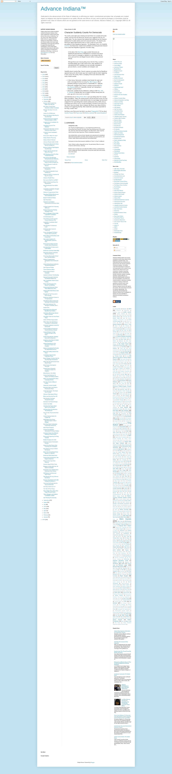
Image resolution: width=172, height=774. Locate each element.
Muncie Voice (117, 123)
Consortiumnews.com (119, 176)
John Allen (128, 467)
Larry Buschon (123, 482)
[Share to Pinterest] (94, 117)
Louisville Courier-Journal (120, 207)
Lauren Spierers (126, 483)
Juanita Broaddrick (101, 113)
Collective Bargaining (119, 365)
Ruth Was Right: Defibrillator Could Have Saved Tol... (50, 425)
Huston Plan (125, 434)
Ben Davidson (125, 327)
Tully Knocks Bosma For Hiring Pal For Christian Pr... (50, 144)
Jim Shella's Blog (118, 111)
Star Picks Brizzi (47, 199)
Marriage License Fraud (118, 505)
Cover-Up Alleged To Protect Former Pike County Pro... (50, 233)
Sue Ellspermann (127, 590)
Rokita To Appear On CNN (49, 439)
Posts (116, 247)
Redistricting (126, 559)
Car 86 (128, 345)
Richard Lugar (123, 565)
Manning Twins (122, 492)
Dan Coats (122, 372)
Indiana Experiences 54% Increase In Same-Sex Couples (49, 345)
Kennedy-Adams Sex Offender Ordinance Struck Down (50, 433)
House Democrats (116, 434)
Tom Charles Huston (117, 607)
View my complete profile (119, 34)
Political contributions (124, 548)
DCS (128, 383)
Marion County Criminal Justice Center (122, 496)
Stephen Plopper (126, 586)
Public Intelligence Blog (120, 140)
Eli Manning (115, 402)
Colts (128, 365)
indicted (114, 449)
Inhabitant (129, 449)
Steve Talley (119, 589)
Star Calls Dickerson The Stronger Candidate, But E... (50, 305)
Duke (128, 396)
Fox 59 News (117, 187)
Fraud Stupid (117, 81)
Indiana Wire (117, 198)
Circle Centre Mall (124, 359)
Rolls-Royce (122, 571)
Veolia (116, 613)
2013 (43, 80)
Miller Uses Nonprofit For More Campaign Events (50, 379)
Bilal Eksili (121, 331)
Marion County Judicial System (123, 499)
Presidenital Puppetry (119, 136)
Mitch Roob (120, 521)
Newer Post (68, 160)
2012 (43, 82)
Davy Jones (121, 383)
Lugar (126, 491)
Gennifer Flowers (68, 113)
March (45, 512)
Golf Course (122, 423)
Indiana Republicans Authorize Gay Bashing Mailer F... (50, 264)
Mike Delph (126, 515)
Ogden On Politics (118, 133)
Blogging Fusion (118, 71)
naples (114, 524)
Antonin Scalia (116, 318)
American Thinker (118, 67)
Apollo (124, 318)
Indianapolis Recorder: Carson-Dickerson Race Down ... (51, 129)
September (46, 500)
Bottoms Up (117, 337)
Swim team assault (127, 593)
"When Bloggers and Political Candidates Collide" (50, 495)
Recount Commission (119, 557)
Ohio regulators (116, 533)
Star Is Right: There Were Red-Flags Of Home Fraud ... (50, 491)
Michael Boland (116, 512)
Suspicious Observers (119, 220)
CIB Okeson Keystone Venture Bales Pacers (122, 357)
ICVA (115, 435)
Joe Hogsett (116, 465)
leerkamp (120, 485)
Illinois (119, 435)
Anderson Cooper (117, 312)
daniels (114, 377)
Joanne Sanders (124, 462)
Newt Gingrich (120, 528)
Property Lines (117, 138)
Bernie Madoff (116, 330)
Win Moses (117, 622)
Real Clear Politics (118, 216)
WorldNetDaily (117, 232)
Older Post (104, 160)
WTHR (115, 229)
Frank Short (121, 416)
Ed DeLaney (127, 401)
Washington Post (118, 230)
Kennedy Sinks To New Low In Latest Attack (50, 248)
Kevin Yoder (128, 479)
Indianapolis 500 (116, 446)
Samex (114, 577)
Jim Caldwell (115, 462)
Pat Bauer (127, 538)
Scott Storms (127, 580)
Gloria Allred (115, 423)
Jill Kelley (128, 461)
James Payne (127, 456)
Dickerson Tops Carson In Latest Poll (49, 229)
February (46, 515)
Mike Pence (124, 517)
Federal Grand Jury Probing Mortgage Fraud (50, 210)
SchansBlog (117, 149)
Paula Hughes (116, 542)
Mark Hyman (115, 500)
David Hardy (124, 378)
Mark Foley (81, 52)
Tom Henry (125, 607)
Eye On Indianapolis (119, 80)
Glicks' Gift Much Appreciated (50, 319)
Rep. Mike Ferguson (92, 82)
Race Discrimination (123, 554)
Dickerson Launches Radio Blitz (51, 250)
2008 (43, 91)
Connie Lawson (126, 366)
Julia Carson (127, 474)
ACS (130, 309)
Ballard (120, 322)
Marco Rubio (126, 494)
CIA (126, 356)
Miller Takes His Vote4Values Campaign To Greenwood (50, 322)
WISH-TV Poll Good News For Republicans (50, 182)
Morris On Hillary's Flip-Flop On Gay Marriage (51, 116)
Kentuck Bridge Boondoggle (119, 479)
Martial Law (127, 505)
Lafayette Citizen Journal (120, 116)
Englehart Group (127, 402)
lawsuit (114, 485)
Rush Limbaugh (122, 574)
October (46, 101)
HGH (127, 431)
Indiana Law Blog (118, 102)
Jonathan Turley (118, 113)
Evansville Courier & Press (120, 181)
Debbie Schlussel (118, 78)
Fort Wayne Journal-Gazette (121, 183)
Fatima (119, 411)
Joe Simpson (121, 467)
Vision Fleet (128, 613)
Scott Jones (124, 578)
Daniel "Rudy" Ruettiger (124, 375)
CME (130, 363)
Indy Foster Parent (118, 103)
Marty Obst (115, 506)
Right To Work (120, 569)
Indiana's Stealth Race (48, 178)
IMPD (130, 435)
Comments (117, 250)
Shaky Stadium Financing (49, 137)
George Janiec (128, 419)
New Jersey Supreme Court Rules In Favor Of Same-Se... (51, 161)
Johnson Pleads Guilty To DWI (50, 142)
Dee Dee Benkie (126, 384)
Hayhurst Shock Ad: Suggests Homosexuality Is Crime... (50, 119)
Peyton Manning (117, 547)
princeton (115, 551)
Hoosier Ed (117, 91)
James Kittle (120, 455)
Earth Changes (120, 399)
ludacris (121, 491)
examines (67, 45)
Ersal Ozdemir (124, 407)
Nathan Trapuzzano (121, 524)
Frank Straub (128, 416)
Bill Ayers (126, 331)
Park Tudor (126, 536)
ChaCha (114, 351)
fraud (116, 418)
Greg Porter (115, 426)
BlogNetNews (117, 69)
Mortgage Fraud (126, 522)
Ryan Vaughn (124, 575)
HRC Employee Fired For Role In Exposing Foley (50, 155)
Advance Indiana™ (63, 9)
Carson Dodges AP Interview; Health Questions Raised (50, 329)
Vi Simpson (121, 613)
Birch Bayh (127, 333)
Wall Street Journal (117, 618)
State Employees (116, 586)
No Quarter (117, 129)
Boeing (114, 336)
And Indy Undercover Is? (49, 486)
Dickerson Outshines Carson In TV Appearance (51, 298)
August (45, 502)
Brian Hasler (124, 339)
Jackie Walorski (122, 452)
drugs (128, 393)
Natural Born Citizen (125, 525)
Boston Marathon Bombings (124, 336)
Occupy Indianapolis (125, 532)
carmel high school (125, 349)
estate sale (127, 408)
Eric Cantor (117, 404)
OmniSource (126, 533)
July (45, 504)
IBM (130, 434)
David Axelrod (121, 377)
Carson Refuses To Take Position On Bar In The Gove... (49, 333)
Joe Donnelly (127, 464)
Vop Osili (117, 615)
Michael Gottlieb (116, 514)
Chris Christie (128, 354)
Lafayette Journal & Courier (121, 205)
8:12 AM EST (72, 153)
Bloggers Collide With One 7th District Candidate (50, 467)
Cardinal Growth (116, 346)
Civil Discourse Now (119, 74)
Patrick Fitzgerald (116, 539)
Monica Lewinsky (89, 113)
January (46, 517)
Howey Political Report (119, 192)
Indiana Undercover (125, 444)
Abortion (124, 308)
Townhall (116, 156)
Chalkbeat (116, 72)
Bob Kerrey (127, 334)
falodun (114, 411)
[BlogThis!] (89, 117)
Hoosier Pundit (117, 92)
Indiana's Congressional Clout (50, 192)
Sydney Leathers (119, 595)
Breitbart (116, 172)
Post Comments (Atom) (76, 162)
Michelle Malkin (118, 122)
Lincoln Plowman (117, 488)
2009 (43, 89)
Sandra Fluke (120, 577)
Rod (126, 569)
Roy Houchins (119, 572)
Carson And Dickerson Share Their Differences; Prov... (50, 288)
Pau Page (125, 539)
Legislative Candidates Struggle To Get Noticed (51, 189)
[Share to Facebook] (93, 117)
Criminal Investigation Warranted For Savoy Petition (51, 430)
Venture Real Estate (117, 612)
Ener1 (121, 402)
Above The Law (118, 61)
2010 (43, 87)
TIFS (125, 601)
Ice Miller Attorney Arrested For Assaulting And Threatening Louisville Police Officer (126, 702)
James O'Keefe (118, 456)
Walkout (128, 616)
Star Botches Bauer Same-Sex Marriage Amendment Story (50, 301)
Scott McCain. (120, 580)
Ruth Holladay (117, 145)
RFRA (122, 563)
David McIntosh (122, 380)
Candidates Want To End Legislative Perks (49, 355)
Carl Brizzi (124, 346)
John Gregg (122, 470)
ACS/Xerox (118, 310)
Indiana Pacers (122, 440)
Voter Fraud (115, 616)
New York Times (118, 209)
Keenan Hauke (127, 477)
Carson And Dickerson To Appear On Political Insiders (50, 376)
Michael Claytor (126, 512)
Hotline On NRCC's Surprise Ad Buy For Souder (51, 175)
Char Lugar (120, 351)
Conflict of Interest (117, 366)
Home (86, 160)
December (46, 97)
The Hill (116, 223)
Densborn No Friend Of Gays (50, 401)
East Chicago (128, 399)
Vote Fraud (125, 615)
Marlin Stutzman (125, 502)
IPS (115, 450)
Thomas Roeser (118, 601)
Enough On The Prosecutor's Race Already (50, 294)
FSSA (115, 419)
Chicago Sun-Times (119, 174)
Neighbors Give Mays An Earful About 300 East (51, 341)
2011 (43, 85)
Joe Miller (124, 465)
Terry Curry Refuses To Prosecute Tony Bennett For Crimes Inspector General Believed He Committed (122, 716)
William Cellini (128, 621)
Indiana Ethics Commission (120, 437)
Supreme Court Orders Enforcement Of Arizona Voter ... (51, 203)
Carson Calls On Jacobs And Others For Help (50, 151)
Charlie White (124, 353)
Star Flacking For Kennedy (49, 497)
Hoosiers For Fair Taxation (120, 94)
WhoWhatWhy (117, 162)
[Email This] (88, 117)
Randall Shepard (127, 556)
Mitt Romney (128, 521)
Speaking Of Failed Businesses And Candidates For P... (51, 195)
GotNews (116, 85)
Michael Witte (126, 514)
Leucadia (126, 485)
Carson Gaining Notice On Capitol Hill (49, 417)
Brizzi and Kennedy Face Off (50, 396)
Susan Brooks (126, 592)
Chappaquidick (95, 111)
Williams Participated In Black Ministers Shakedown (125, 686)
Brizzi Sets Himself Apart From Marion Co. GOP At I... (50, 452)
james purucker (116, 458)
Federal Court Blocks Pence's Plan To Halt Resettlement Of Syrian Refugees (122, 663)
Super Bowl (117, 592)
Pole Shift (115, 548)
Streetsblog (117, 151)
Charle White (127, 351)
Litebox (125, 488)
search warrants (116, 581)
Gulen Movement (123, 428)
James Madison (128, 455)
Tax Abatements (125, 596)
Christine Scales (118, 356)
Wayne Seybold (117, 619)
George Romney (117, 421)
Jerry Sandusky (122, 459)
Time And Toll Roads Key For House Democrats (50, 484)
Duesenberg (115, 396)
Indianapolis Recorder (119, 201)
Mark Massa (117, 502)
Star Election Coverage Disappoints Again (49, 399)
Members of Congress (117, 511)
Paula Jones (79, 113)
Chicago (114, 354)
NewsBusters (117, 125)
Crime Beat (115, 371)
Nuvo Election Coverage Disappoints (49, 168)
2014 (43, 78)
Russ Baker (117, 144)
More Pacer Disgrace (48, 427)
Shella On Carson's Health (49, 385)
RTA (125, 572)
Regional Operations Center (120, 560)
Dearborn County (116, 384)
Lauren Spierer (117, 483)
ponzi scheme (117, 550)
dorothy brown (122, 393)
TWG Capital (124, 609)
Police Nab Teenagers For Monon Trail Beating (49, 284)
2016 (43, 74)
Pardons (119, 536)
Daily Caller (117, 76)
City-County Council (123, 360)
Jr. (113, 474)
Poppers (127, 550)
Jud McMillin (119, 474)
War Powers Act (126, 618)
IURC (119, 450)
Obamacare (122, 530)
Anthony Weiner (116, 316)
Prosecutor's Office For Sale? (50, 135)
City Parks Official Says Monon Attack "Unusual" (50, 313)
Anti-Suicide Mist (126, 316)
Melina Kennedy (124, 509)
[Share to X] (91, 117)
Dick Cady (124, 389)
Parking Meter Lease (117, 538)
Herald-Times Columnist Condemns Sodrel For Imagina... (49, 370)
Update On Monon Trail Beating (51, 275)
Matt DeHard (123, 508)
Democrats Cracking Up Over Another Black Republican (50, 244)
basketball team (116, 327)
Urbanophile (117, 158)
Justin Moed (124, 476)
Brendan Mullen (126, 337)
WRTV (115, 227)
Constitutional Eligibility (118, 368)
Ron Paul (129, 571)
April (45, 510)
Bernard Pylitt (127, 328)
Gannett (121, 419)
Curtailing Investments (125, 371)
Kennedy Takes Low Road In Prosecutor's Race (50, 388)
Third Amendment (116, 599)
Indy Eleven (121, 449)
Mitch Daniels (125, 519)
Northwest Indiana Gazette (120, 131)
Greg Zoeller (123, 426)
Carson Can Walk (47, 404)
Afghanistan (126, 310)
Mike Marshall (116, 517)
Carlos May (122, 348)
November (46, 99)
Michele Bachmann (117, 515)
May (45, 508)
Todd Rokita (120, 606)
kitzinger (124, 480)
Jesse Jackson (121, 461)
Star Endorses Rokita (48, 267)
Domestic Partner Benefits (123, 390)
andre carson (127, 312)
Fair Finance (124, 410)
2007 (43, 93)
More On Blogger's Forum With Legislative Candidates (50, 214)
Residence (127, 562)
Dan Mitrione (117, 374)
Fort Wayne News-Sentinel (120, 185)
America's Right (118, 63)
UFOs (130, 609)
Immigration (124, 435)
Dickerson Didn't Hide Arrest (50, 455)
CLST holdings (124, 363)
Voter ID (122, 616)
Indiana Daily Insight (119, 194)
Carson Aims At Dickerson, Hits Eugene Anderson (50, 458)
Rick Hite (128, 566)
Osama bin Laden (117, 534)
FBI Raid (124, 411)
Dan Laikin (129, 372)
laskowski (129, 482)
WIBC (122, 621)
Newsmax (116, 210)
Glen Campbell (126, 421)
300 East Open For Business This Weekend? (50, 410)
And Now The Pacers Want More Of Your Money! (50, 406)
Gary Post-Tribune (118, 190)
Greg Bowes (127, 425)
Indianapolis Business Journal (121, 199)
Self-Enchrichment (125, 583)
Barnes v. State (127, 324)
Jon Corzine (128, 471)
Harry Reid (120, 429)
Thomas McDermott (126, 599)
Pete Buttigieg (126, 544)
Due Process (126, 395)
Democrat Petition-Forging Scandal (122, 386)
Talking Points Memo (119, 153)
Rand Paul (120, 556)
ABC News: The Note (119, 168)
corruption (120, 369)
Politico (116, 214)
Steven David (127, 589)
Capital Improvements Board (119, 345)
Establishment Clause (117, 408)
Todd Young (127, 606)
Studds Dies (46, 307)
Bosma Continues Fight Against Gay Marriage (51, 148)
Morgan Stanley (118, 522)
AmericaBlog (117, 65)
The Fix (116, 155)
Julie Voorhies (116, 476)
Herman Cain (121, 431)
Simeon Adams (125, 584)
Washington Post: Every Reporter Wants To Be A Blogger (49, 421)
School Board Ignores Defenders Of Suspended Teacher (122, 631)
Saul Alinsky (127, 577)
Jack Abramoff (125, 450)
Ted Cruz (119, 598)
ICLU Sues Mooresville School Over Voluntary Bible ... (50, 256)
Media (116, 509)
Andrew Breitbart (121, 313)
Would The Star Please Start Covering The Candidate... (50, 446)
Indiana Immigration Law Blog (121, 100)
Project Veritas (122, 551)
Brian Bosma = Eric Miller (49, 373)
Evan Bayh (115, 410)
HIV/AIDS (123, 432)
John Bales (116, 468)
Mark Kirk (121, 500)
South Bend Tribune (119, 218)
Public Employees (122, 553)
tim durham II (124, 603)
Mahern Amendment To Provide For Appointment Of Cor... (51, 349)
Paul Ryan (127, 540)
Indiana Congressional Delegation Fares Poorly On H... (50, 261)
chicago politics (121, 354)
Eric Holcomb (124, 404)
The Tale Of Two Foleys (49, 488)
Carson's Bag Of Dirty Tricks (50, 464)
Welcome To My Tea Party (120, 160)
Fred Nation (121, 418)
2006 (43, 95)
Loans (120, 489)
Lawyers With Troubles (119, 118)
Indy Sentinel (117, 105)
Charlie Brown (116, 352)
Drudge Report (117, 179)
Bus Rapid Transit (123, 344)
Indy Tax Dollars (118, 109)
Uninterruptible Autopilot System (122, 610)
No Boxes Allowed (118, 127)
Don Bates (115, 392)
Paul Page (121, 540)
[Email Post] (84, 117)
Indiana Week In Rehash (49, 140)
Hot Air (115, 96)
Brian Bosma (116, 339)
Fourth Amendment (125, 415)
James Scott (123, 458)
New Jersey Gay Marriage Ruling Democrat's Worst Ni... (51, 158)
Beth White (124, 330)
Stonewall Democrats (117, 590)
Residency (115, 563)
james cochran (122, 453)
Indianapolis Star (118, 203)
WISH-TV (116, 225)
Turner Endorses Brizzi (49, 269)
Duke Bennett (116, 398)
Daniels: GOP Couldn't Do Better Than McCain (49, 104)
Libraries (123, 486)
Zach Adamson (123, 624)
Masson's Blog (117, 120)
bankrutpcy (127, 322)
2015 (43, 76)
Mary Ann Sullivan (123, 506)
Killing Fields (117, 480)
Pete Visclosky (116, 545)
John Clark (124, 468)
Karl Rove (120, 477)
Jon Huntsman (117, 473)
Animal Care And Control (124, 315)
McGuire (129, 508)
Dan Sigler (124, 374)
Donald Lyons (123, 392)
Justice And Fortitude (119, 114)
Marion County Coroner (118, 495)
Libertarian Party (116, 486)
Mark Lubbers (128, 500)
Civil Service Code (122, 362)
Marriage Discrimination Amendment (121, 503)
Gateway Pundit (118, 83)
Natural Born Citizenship (121, 527)
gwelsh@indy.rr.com (46, 52)
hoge (128, 432)
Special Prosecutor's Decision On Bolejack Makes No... (50, 278)
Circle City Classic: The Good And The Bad (50, 391)
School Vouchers (116, 578)
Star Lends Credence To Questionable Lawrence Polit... (49, 240)
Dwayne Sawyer (124, 398)
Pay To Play (123, 542)
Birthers (114, 334)
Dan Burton (115, 372)
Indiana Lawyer (118, 196)
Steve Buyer (115, 587)
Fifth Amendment (122, 413)
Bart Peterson (126, 325)
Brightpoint (121, 340)
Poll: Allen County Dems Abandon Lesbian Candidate (51, 107)
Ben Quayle (119, 328)
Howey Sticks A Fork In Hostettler (48, 272)
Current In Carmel (118, 178)
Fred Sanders (128, 418)
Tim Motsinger (122, 604)
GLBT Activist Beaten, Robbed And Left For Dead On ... (50, 337)
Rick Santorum (123, 568)
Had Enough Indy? (118, 87)
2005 (43, 519)
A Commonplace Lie (48, 216)
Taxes (114, 598)
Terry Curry (126, 598)
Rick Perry (115, 568)
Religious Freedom (117, 562)
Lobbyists (125, 489)
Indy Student (117, 107)
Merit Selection (127, 511)
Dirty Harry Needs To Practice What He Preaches (50, 253)
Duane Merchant (116, 395)
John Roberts (122, 471)
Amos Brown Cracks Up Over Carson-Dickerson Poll (50, 219)
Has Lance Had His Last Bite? (50, 180)
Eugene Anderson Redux (49, 197)
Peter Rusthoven (125, 545)
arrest (123, 321)
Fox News (116, 188)
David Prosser (123, 381)
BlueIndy (120, 334)
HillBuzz (116, 89)
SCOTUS (116, 147)
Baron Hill (117, 325)
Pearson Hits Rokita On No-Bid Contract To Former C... (50, 480)
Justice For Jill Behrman (49, 113)
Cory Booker (127, 369)
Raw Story (116, 142)
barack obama (117, 324)
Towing (119, 609)
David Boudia (128, 377)
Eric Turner (122, 405)
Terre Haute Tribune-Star (120, 221)
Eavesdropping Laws (118, 401)
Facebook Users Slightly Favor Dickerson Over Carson (50, 470)
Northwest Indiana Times (120, 212)
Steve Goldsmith (123, 587)
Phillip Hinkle (127, 547)
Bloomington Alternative (120, 170)
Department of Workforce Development (123, 387)
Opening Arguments (119, 134)
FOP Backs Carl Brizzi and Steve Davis (49, 474)
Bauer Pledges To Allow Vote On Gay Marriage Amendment (51, 359)
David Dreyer (117, 378)
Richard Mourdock (118, 566)
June (45, 506)
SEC (124, 581)
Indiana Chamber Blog (119, 98)
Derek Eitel (117, 389)
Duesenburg (122, 396)
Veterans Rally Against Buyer (50, 394)
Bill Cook (120, 333)
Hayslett (125, 429)
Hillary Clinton (116, 432)
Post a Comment (71, 157)
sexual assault (116, 584)
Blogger (92, 762)
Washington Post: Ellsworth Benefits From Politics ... (50, 310)
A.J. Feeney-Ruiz (117, 308)
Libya (128, 486)
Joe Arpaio (120, 464)
